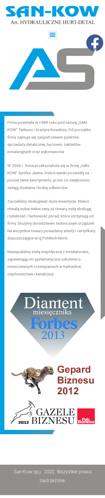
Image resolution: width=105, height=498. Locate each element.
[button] (52, 34)
